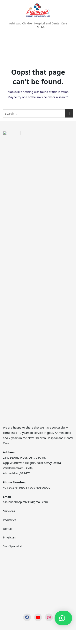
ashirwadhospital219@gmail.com (25, 502)
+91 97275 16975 (15, 487)
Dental (7, 529)
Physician (9, 537)
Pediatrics (9, 520)
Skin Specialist (12, 546)
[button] (38, 27)
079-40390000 (39, 487)
